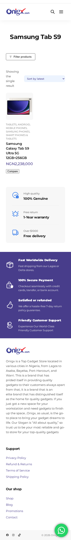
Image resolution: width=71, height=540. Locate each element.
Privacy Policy (16, 458)
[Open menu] (61, 12)
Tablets (11, 124)
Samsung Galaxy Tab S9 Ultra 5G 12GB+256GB (17, 151)
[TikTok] (19, 535)
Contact (12, 517)
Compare (12, 171)
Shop (9, 498)
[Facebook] (7, 535)
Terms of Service (18, 470)
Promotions (14, 511)
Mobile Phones (16, 128)
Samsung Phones (18, 131)
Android (24, 124)
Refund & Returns (19, 464)
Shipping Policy (17, 477)
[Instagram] (13, 535)
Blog (9, 505)
